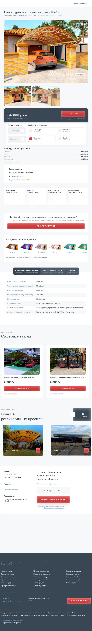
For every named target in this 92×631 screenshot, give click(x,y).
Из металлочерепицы (40, 577)
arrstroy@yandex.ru (11, 489)
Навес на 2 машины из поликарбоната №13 (67, 377)
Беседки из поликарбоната (75, 580)
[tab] (26, 271)
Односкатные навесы (8, 577)
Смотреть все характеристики (15, 162)
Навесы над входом (39, 586)
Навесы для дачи (39, 583)
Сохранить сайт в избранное (11, 623)
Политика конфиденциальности (12, 620)
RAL (28, 180)
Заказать (73, 114)
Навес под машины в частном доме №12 (19, 377)
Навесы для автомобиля (41, 580)
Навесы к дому (6, 583)
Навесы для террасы (72, 574)
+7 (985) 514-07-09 (13, 477)
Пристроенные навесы (8, 586)
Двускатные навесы (7, 574)
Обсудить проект (46, 226)
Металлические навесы (41, 571)
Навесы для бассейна (73, 577)
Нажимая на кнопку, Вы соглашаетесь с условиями (50, 507)
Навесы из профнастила (41, 574)
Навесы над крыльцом (73, 571)
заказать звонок (79, 601)
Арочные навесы (6, 571)
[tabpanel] (22, 361)
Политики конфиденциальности (54, 508)
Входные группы (71, 583)
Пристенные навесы (8, 580)
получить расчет (22, 388)
